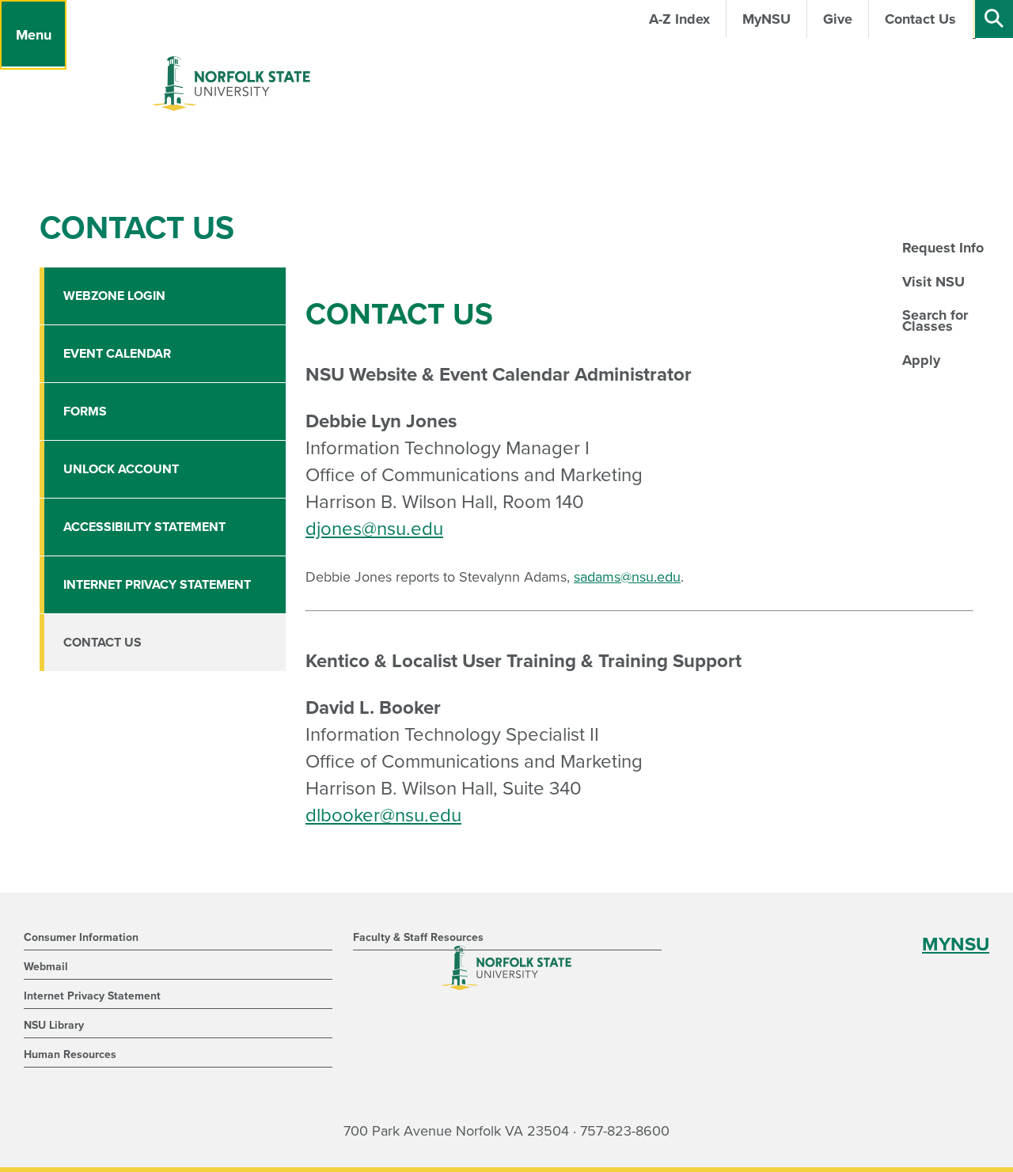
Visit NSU (933, 281)
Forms (85, 411)
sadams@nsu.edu (627, 577)
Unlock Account (121, 469)
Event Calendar (117, 354)
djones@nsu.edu (374, 529)
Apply (921, 360)
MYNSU (955, 944)
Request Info (943, 247)
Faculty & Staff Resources (418, 937)
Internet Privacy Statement (157, 585)
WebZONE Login (114, 296)
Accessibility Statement (144, 527)
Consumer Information (81, 937)
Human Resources (70, 1054)
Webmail (46, 966)
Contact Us (102, 642)
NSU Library (54, 1025)
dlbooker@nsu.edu (383, 815)
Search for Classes (935, 320)
